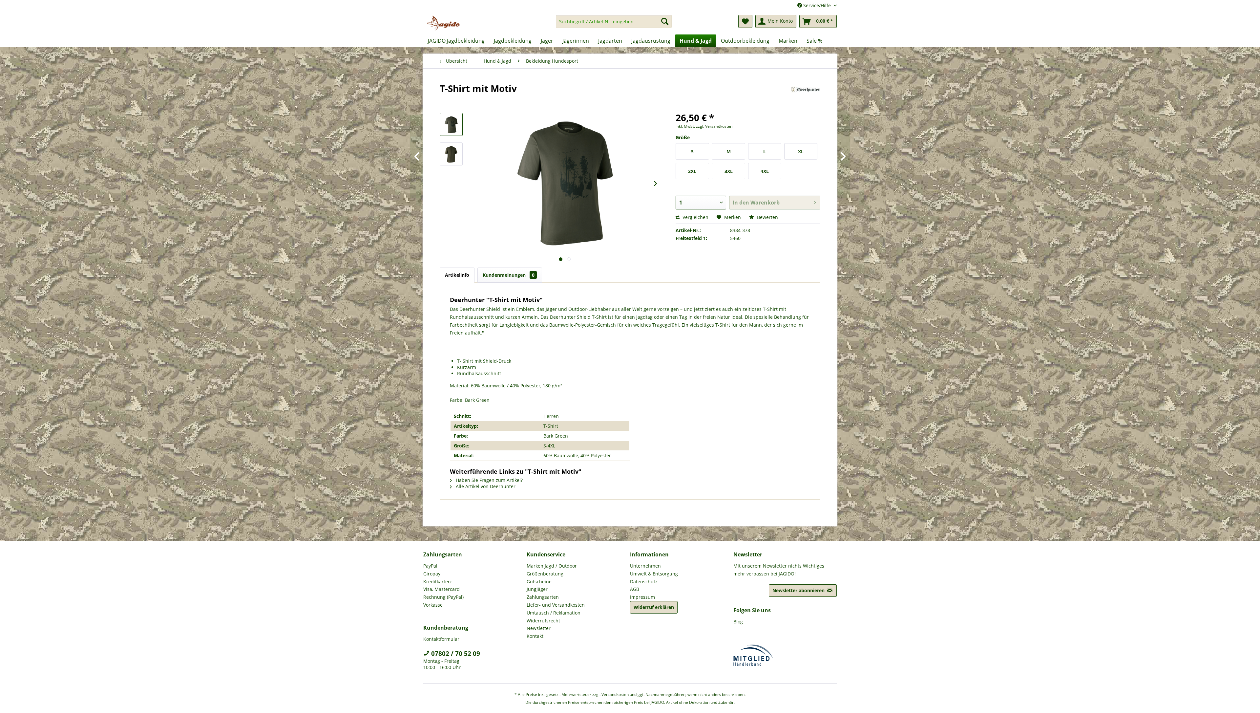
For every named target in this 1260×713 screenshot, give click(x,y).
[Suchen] (665, 21)
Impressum (642, 597)
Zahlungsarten (543, 597)
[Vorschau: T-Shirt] (451, 153)
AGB (634, 589)
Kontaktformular (441, 639)
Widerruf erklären (654, 607)
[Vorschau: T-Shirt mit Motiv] (451, 124)
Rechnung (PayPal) (443, 597)
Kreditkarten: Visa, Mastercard (441, 585)
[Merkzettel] (745, 21)
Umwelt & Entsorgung (654, 574)
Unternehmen (645, 566)
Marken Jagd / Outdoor (552, 566)
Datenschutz (644, 581)
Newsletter (539, 628)
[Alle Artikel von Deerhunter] (806, 94)
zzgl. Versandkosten (714, 126)
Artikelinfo (457, 275)
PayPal (430, 566)
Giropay (431, 574)
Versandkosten (615, 694)
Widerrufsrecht (543, 620)
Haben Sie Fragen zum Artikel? (488, 480)
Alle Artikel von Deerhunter (484, 486)
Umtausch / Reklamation (553, 613)
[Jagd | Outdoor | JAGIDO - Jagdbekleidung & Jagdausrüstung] (443, 23)
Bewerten (767, 217)
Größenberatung (545, 574)
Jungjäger (537, 589)
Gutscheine (539, 581)
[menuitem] (614, 24)
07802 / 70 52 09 (455, 653)
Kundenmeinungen (509, 275)
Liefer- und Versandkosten (556, 605)
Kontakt (535, 636)
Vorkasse (433, 605)
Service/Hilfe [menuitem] (817, 5)
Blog (738, 621)
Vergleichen (694, 217)
